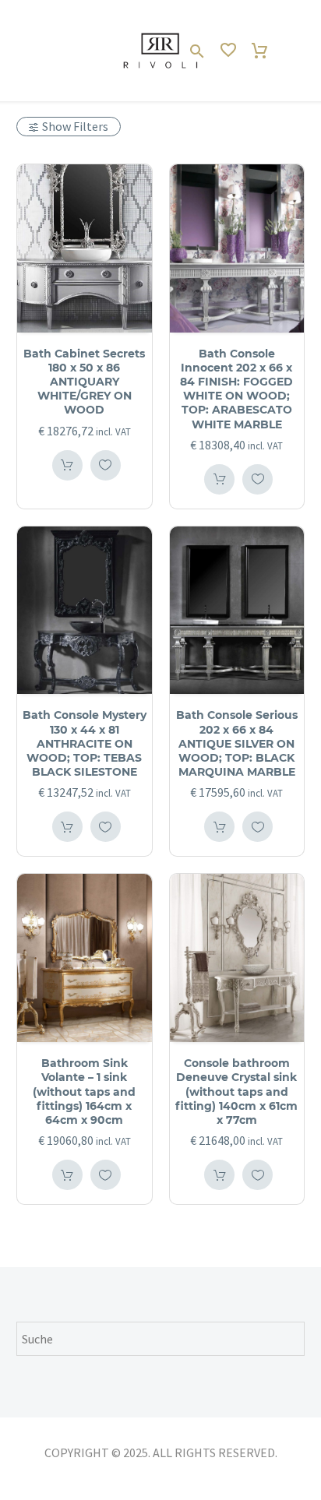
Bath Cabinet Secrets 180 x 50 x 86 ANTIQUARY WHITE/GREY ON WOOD (84, 382)
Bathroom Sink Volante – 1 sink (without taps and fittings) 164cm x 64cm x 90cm (84, 1091)
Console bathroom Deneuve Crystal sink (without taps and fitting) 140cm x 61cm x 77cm (236, 1091)
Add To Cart (67, 465)
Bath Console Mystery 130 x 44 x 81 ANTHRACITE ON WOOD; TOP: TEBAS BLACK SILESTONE (84, 743)
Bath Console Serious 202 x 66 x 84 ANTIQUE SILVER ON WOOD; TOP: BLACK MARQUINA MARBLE (237, 743)
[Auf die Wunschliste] (105, 465)
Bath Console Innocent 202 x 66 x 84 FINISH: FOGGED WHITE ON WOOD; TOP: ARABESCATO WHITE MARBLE (236, 389)
